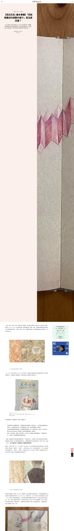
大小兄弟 (8, 373)
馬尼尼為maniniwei (18, 31)
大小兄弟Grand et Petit (13, 412)
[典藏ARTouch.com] (37, 1)
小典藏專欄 (21, 11)
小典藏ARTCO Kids (16, 11)
